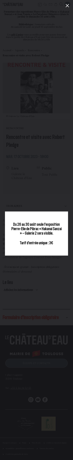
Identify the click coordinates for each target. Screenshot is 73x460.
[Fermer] (67, 5)
